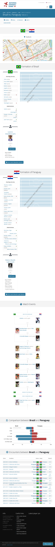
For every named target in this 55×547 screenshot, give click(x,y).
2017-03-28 (5, 478)
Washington (31, 382)
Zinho (30, 354)
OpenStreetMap (44, 60)
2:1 (49, 493)
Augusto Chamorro (24, 346)
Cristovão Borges (24, 336)
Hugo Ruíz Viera (24, 400)
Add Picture (12, 149)
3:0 (49, 478)
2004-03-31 (5, 503)
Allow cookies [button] (47, 544)
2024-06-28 (5, 467)
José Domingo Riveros (25, 348)
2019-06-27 (5, 474)
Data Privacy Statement (21, 533)
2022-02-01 (5, 469)
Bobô (34, 364)
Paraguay (20, 20)
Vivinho (21, 318)
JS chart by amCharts (17, 427)
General (7, 20)
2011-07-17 (5, 487)
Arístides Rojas (23, 328)
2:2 (49, 480)
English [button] (49, 2)
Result (50, 458)
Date (4, 458)
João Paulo (22, 354)
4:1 (49, 498)
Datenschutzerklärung (21, 531)
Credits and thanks (21, 525)
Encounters (8, 23)
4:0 (49, 469)
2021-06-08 (5, 472)
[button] (27, 47)
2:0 (49, 496)
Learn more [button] (10, 544)
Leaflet (38, 60)
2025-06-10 (5, 462)
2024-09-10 (5, 464)
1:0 (49, 462)
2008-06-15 (5, 496)
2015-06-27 (5, 483)
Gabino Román (23, 374)
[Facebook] (47, 7)
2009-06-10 (5, 493)
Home (37, 458)
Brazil (13, 20)
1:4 (49, 467)
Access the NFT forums (21, 523)
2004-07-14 (5, 500)
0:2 (49, 472)
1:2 (49, 500)
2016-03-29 (5, 480)
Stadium (11, 458)
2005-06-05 (5, 498)
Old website (41, 2)
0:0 (49, 503)
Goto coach (15, 162)
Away (41, 458)
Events (27, 20)
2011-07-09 (5, 491)
